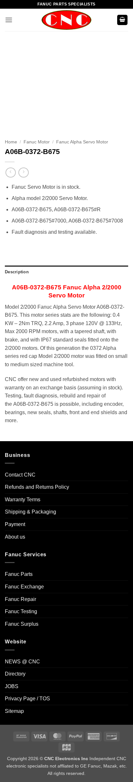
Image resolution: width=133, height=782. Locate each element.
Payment (15, 524)
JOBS (11, 686)
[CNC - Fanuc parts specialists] (66, 20)
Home (11, 142)
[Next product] (10, 172)
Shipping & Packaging (30, 511)
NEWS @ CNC (22, 661)
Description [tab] (17, 271)
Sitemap (14, 711)
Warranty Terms (22, 499)
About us (15, 537)
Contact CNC (20, 474)
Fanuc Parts (19, 574)
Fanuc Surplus (21, 624)
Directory (15, 674)
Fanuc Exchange (24, 586)
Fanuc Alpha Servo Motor (82, 142)
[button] (9, 20)
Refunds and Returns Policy (37, 487)
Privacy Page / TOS (27, 698)
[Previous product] (23, 172)
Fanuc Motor (37, 142)
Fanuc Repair (20, 599)
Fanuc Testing (21, 611)
